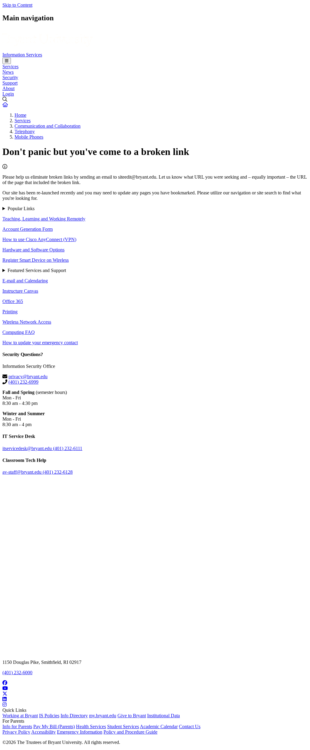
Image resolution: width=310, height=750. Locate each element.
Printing (10, 311)
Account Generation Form (27, 229)
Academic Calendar (159, 726)
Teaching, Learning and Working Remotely (43, 218)
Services (10, 66)
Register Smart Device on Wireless (35, 260)
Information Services (22, 54)
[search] (155, 99)
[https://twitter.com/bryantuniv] (155, 694)
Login (8, 93)
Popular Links (21, 208)
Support (10, 83)
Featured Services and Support (37, 270)
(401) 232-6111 (67, 448)
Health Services (91, 726)
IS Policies (49, 715)
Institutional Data (163, 715)
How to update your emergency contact (40, 342)
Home (20, 115)
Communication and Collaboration (48, 126)
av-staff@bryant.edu (22, 472)
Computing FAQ (18, 332)
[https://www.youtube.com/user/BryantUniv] (155, 688)
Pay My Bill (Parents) (54, 726)
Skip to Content (17, 5)
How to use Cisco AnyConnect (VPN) (39, 239)
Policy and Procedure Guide (130, 732)
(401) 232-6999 (23, 382)
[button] (5, 104)
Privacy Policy (16, 732)
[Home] (47, 49)
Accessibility (43, 732)
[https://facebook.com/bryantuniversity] (155, 683)
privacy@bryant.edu (28, 376)
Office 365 (12, 301)
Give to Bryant (131, 715)
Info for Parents (17, 726)
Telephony (25, 131)
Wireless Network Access (26, 322)
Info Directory (74, 715)
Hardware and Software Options (33, 249)
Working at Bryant (20, 715)
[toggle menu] (6, 61)
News (8, 72)
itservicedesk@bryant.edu (27, 448)
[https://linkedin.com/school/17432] (155, 699)
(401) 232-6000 (17, 672)
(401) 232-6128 (58, 472)
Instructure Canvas (20, 291)
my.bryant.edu (102, 715)
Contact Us (189, 726)
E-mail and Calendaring (25, 280)
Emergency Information (79, 732)
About (8, 88)
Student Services (123, 726)
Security (10, 77)
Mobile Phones (29, 137)
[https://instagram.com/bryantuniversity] (155, 705)
